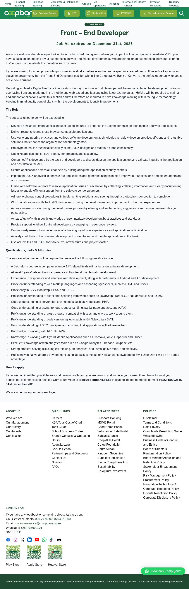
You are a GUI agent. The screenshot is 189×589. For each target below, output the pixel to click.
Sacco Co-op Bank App (112, 462)
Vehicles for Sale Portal (112, 431)
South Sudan (106, 449)
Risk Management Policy (159, 475)
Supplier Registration (111, 457)
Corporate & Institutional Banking (65, 3)
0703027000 (62, 519)
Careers (57, 418)
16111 (18, 532)
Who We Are (14, 418)
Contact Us (59, 457)
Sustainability (99, 13)
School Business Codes (67, 431)
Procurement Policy (156, 480)
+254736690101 (31, 527)
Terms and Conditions (157, 422)
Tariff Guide (59, 426)
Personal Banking (19, 3)
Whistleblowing (153, 435)
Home (7, 3)
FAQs (55, 466)
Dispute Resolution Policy (160, 493)
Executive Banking (48, 13)
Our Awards (13, 431)
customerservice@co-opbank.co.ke (38, 523)
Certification (14, 435)
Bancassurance (107, 435)
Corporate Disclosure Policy (161, 497)
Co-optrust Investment (111, 471)
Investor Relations (155, 3)
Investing (114, 3)
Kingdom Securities (110, 453)
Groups (86, 3)
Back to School (61, 449)
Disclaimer (150, 418)
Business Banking (37, 3)
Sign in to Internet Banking (161, 13)
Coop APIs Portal (108, 440)
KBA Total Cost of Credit (67, 422)
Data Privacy (151, 426)
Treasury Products (174, 3)
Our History (13, 426)
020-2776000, (44, 519)
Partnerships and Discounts (70, 453)
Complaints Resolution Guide (162, 431)
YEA (74, 13)
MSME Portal (106, 422)
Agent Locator (61, 444)
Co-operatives (100, 3)
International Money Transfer (134, 3)
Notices (57, 462)
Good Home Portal (109, 426)
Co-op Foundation (109, 444)
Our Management (17, 422)
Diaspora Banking (109, 418)
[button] (163, 571)
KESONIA (126, 13)
